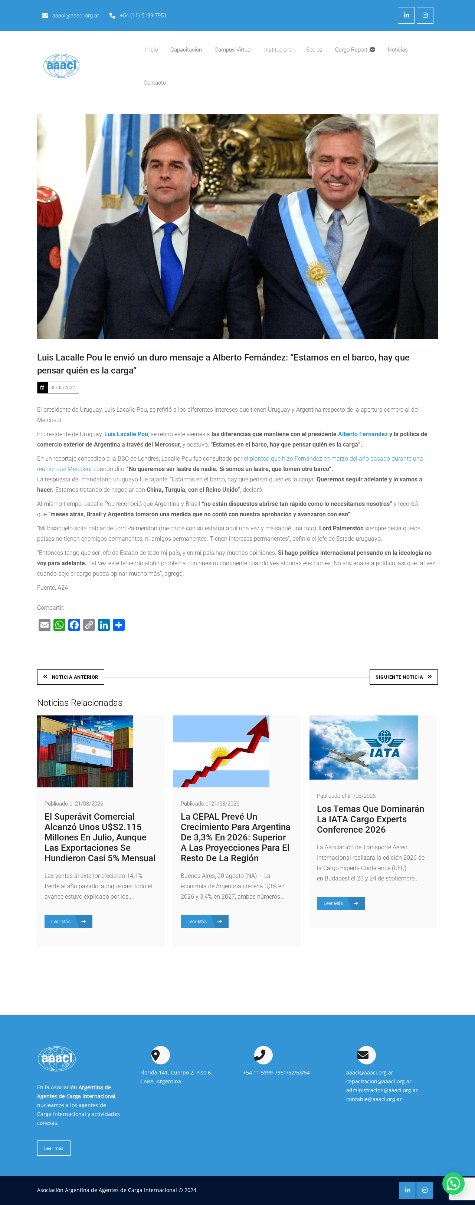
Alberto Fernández (363, 434)
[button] (453, 1183)
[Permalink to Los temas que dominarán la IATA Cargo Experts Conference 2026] (363, 777)
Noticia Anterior (75, 677)
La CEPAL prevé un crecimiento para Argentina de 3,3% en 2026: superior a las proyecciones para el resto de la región (236, 837)
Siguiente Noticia (399, 677)
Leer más (53, 1148)
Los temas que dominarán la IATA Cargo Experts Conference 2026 (370, 819)
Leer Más (61, 921)
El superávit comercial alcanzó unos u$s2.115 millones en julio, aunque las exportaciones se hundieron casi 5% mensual (100, 837)
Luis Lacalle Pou (126, 434)
